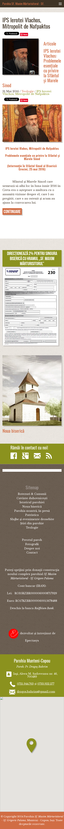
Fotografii (32, 544)
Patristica (32, 515)
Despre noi (32, 548)
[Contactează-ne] (38, 455)
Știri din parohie (32, 523)
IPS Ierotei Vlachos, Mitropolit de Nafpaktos (26, 93)
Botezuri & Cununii (32, 494)
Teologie (27, 91)
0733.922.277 (45, 683)
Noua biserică (13, 430)
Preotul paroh (32, 540)
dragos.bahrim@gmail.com (36, 691)
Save (25, 34)
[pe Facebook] (15, 455)
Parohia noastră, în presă (32, 510)
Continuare (12, 211)
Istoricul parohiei (32, 502)
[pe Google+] (26, 455)
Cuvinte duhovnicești (32, 498)
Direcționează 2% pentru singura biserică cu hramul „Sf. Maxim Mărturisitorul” (32, 258)
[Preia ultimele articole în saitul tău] (49, 455)
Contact (32, 552)
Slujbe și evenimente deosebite (32, 519)
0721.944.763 (25, 683)
